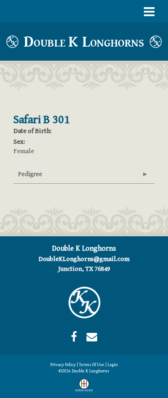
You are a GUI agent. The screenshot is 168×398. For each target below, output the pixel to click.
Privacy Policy (63, 364)
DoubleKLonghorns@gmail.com (84, 259)
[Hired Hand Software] (84, 387)
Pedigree (30, 174)
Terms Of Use (91, 364)
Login (113, 364)
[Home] (84, 302)
